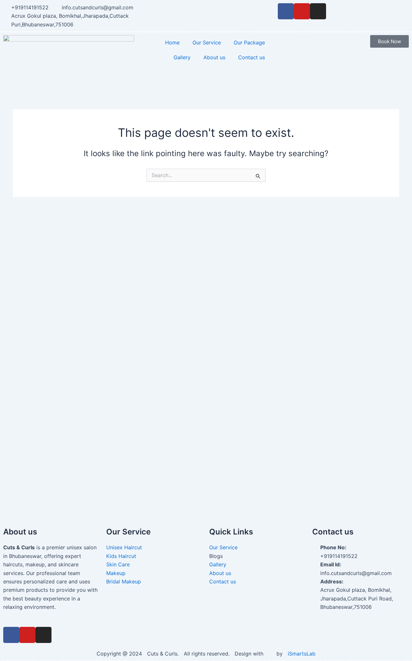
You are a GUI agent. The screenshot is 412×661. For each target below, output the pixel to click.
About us (214, 57)
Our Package (249, 42)
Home (172, 42)
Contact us (251, 57)
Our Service (206, 42)
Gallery (182, 57)
